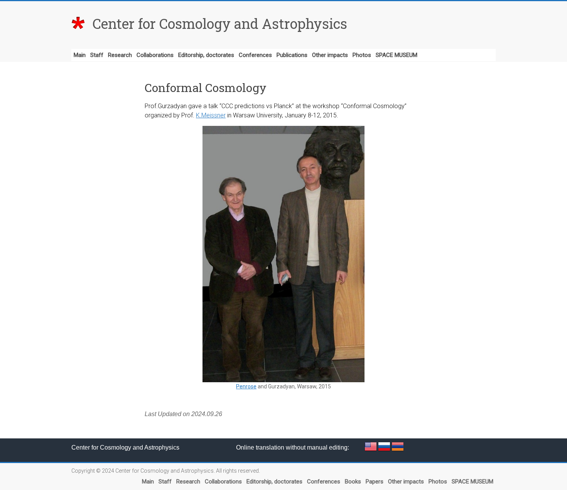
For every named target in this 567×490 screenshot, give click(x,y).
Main (80, 55)
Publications (292, 55)
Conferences (255, 55)
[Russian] (385, 444)
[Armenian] (398, 444)
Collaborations (155, 55)
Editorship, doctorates (206, 55)
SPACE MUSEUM (396, 55)
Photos (362, 55)
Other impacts (330, 55)
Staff (96, 55)
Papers (374, 481)
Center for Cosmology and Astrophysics (220, 23)
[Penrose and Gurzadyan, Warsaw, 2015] (283, 254)
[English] (371, 444)
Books (353, 481)
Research (120, 55)
